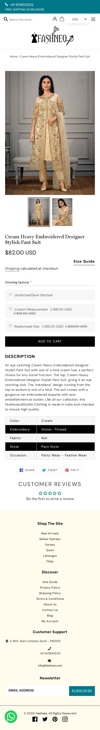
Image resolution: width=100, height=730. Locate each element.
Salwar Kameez (50, 539)
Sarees (50, 545)
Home (13, 56)
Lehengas (50, 556)
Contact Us (50, 610)
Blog (50, 615)
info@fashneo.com (50, 665)
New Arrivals (50, 533)
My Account (50, 621)
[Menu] (93, 19)
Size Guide (84, 261)
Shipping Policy (50, 593)
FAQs (50, 561)
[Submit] (5, 19)
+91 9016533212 (21, 5)
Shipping (12, 268)
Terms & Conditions (50, 599)
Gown (50, 550)
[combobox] (23, 20)
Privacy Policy (50, 587)
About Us (50, 604)
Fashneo (41, 713)
